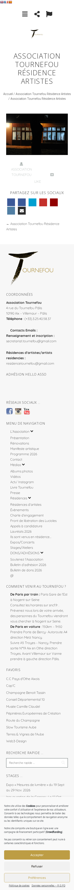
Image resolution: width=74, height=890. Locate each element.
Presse (15, 493)
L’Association (19, 431)
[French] (6, 2)
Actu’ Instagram (22, 482)
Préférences (37, 878)
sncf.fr (53, 605)
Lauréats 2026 (21, 531)
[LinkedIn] (22, 202)
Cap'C (10, 685)
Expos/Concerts (22, 542)
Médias (15, 465)
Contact (16, 459)
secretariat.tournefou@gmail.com (31, 341)
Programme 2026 (23, 454)
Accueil (8, 94)
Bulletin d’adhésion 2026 (28, 565)
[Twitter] (32, 202)
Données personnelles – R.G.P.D (48, 885)
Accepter (37, 855)
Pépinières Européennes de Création (33, 713)
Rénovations (19, 443)
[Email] (22, 211)
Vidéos (15, 476)
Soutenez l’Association (26, 559)
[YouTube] (43, 202)
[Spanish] (10, 2)
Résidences (18, 498)
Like (37, 181)
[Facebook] (11, 202)
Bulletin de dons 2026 (26, 570)
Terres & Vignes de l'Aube (25, 734)
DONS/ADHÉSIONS (24, 553)
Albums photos (21, 471)
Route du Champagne (23, 720)
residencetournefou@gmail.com (30, 363)
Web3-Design (16, 741)
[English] (2, 2)
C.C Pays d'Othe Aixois (22, 679)
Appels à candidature (26, 526)
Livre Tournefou (21, 487)
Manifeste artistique (24, 449)
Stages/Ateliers (21, 547)
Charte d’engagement (27, 515)
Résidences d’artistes (25, 504)
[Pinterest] (54, 202)
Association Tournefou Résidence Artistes (43, 94)
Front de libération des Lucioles (33, 521)
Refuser (37, 866)
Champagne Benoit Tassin (25, 693)
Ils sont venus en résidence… (30, 537)
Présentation (19, 438)
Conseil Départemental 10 (25, 699)
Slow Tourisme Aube (21, 727)
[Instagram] (11, 211)
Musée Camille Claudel (23, 706)
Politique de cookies (19, 885)
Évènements (19, 510)
